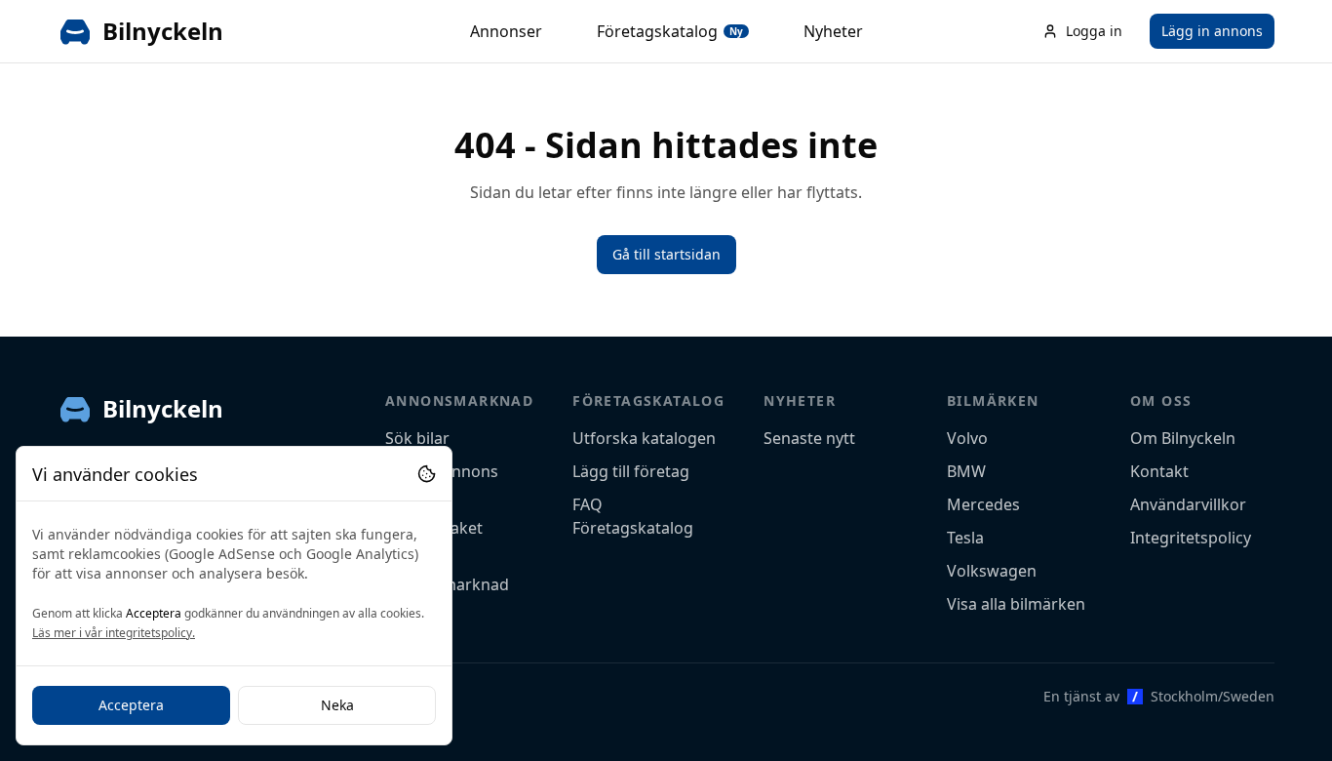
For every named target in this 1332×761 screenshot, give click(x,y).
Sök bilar (417, 438)
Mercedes (983, 504)
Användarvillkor (1188, 504)
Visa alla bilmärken (1016, 604)
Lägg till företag (630, 471)
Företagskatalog (670, 31)
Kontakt (1159, 471)
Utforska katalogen (644, 438)
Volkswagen (992, 570)
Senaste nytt (809, 438)
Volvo (967, 438)
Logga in (1094, 30)
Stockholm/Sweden (1212, 696)
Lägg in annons (1212, 30)
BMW (966, 471)
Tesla (965, 537)
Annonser (506, 31)
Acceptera (131, 705)
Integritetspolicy (1190, 537)
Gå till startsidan (666, 254)
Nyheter (833, 31)
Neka (337, 705)
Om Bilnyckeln (1182, 438)
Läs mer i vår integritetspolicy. (113, 632)
